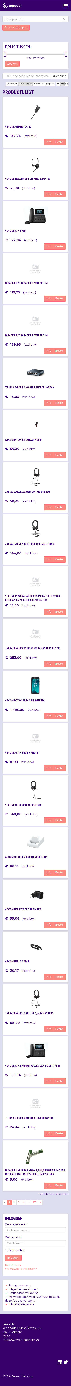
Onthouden (16, 1250)
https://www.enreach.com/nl (21, 1339)
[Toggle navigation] (65, 5)
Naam (37, 83)
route (6, 1336)
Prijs (49, 83)
